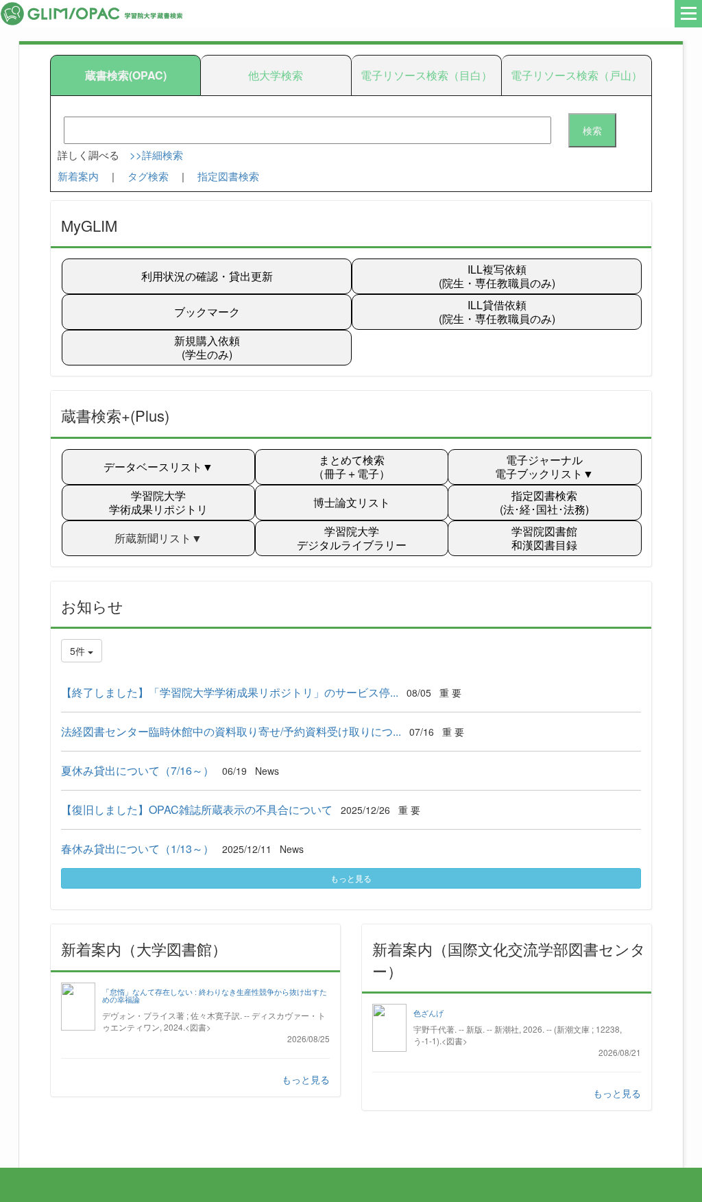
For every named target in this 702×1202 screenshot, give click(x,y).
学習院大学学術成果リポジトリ (158, 502)
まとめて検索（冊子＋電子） (351, 466)
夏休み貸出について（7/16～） (137, 770)
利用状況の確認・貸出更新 (207, 276)
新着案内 (78, 176)
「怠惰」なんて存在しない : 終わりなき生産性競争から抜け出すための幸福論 (214, 996)
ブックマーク (207, 312)
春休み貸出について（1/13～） (137, 848)
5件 (79, 651)
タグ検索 (148, 176)
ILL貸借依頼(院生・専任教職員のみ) (497, 311)
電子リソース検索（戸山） (576, 75)
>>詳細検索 (156, 154)
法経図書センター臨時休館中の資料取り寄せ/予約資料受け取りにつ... (231, 731)
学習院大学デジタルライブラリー (352, 538)
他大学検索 (275, 75)
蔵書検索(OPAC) (126, 75)
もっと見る (351, 878)
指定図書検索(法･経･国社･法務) (544, 502)
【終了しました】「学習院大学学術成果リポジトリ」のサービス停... (229, 692)
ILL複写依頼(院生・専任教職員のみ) (497, 276)
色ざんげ (428, 1013)
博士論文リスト (351, 502)
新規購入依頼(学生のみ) (207, 347)
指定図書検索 (228, 176)
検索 (592, 130)
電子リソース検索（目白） (426, 75)
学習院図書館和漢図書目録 (544, 538)
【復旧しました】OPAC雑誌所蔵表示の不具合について (196, 809)
